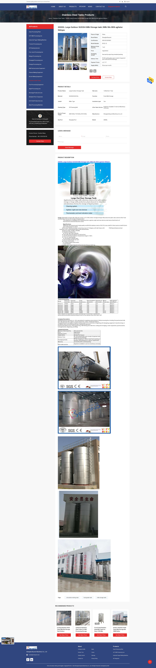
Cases (92, 652)
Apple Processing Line (34, 88)
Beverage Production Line (35, 92)
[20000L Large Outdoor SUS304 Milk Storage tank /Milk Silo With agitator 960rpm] (72, 47)
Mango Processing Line (35, 56)
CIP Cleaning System (34, 48)
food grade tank (88, 597)
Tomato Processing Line (35, 44)
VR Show (82, 6)
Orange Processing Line (35, 64)
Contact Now (40, 141)
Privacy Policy (94, 658)
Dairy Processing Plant (35, 31)
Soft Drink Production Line (36, 101)
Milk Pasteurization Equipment (37, 68)
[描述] (126, 6)
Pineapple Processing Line (36, 60)
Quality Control (81, 655)
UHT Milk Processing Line (35, 36)
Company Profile (81, 649)
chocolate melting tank (72, 597)
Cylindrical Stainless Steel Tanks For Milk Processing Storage (81, 629)
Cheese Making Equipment (36, 72)
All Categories (116, 658)
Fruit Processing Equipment (36, 84)
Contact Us (80, 658)
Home (50, 18)
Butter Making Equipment (35, 76)
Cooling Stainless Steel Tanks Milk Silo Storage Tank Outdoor (63, 629)
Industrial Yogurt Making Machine (37, 40)
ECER (108, 665)
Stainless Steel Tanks (59, 18)
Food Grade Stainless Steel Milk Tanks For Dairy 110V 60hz (100, 629)
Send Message (69, 147)
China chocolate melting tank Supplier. (55, 665)
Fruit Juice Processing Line (36, 52)
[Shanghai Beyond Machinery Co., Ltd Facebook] (119, 1)
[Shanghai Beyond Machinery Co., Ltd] (31, 6)
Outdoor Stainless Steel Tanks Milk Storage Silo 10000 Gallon (119, 629)
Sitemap (93, 655)
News (92, 649)
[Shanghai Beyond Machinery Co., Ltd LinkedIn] (122, 1)
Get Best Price (95, 77)
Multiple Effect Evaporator (36, 96)
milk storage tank (101, 597)
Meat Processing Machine (36, 105)
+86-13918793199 (42, 136)
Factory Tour (81, 652)
